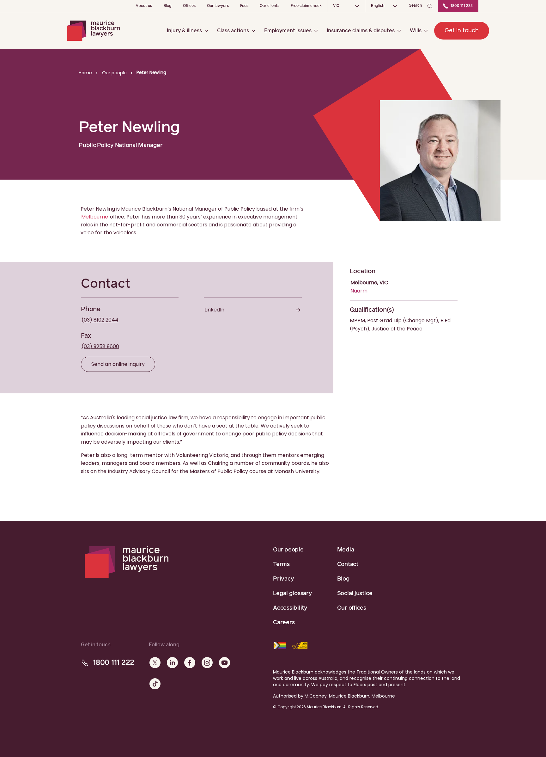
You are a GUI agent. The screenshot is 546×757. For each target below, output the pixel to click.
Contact (347, 564)
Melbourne (94, 216)
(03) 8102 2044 (100, 319)
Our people (288, 550)
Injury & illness (184, 30)
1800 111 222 (462, 6)
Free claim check (306, 6)
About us (144, 6)
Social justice (355, 593)
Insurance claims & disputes (361, 30)
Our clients (269, 6)
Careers (283, 622)
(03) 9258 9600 (100, 346)
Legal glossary (292, 593)
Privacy (283, 579)
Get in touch (462, 30)
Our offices (351, 608)
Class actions (233, 30)
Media (345, 550)
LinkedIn (214, 309)
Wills (416, 30)
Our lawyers (218, 6)
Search (415, 6)
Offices (189, 6)
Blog (167, 6)
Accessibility (290, 608)
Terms (281, 564)
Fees (244, 6)
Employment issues (288, 30)
